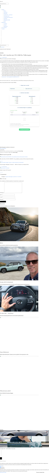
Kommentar (2, 192)
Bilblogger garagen (7, 19)
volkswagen (3, 147)
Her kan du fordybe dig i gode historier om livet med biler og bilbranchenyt (11, 315)
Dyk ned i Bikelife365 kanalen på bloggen (6, 393)
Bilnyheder (5, 13)
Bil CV (5, 21)
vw (5, 147)
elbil (0, 147)
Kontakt (3, 28)
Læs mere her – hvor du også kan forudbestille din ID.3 (10, 76)
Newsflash (5, 18)
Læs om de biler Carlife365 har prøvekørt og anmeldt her (9, 245)
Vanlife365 (5, 12)
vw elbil (7, 147)
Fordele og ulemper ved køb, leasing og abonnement (12, 438)
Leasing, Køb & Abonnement (8, 17)
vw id (13, 147)
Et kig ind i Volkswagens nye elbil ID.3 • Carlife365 (13, 176)
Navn (1, 194)
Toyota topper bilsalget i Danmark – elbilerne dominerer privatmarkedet (14, 164)
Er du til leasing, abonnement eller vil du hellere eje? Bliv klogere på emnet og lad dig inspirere (14, 284)
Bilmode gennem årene (5, 433)
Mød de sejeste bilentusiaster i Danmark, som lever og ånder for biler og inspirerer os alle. (14, 354)
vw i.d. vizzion (10, 147)
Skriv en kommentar (3, 148)
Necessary (2, 467)
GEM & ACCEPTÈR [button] (3, 472)
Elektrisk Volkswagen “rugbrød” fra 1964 (10, 444)
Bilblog (3, 9)
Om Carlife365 (4, 27)
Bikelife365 (6, 26)
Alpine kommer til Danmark (5, 170)
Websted (1, 199)
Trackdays (5, 23)
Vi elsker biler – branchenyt (8, 14)
